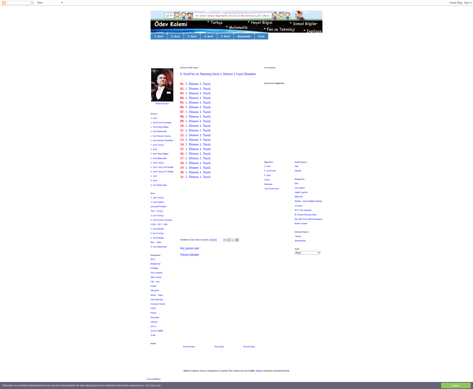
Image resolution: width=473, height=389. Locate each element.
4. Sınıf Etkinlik (157, 229)
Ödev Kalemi (196, 240)
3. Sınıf (192, 36)
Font (261, 36)
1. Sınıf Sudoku (157, 202)
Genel (267, 180)
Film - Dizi (155, 281)
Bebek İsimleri (301, 223)
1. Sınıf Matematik (159, 131)
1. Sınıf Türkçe (157, 145)
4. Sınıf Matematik (159, 185)
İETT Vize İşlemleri (303, 210)
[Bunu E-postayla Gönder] (225, 240)
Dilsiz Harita (156, 277)
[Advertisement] (236, 53)
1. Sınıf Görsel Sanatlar (161, 122)
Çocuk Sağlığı (157, 331)
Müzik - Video (157, 295)
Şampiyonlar (300, 241)
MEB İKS (299, 197)
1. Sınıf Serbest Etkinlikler (162, 140)
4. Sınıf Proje (270, 171)
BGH (153, 259)
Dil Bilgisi (154, 268)
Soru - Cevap (157, 211)
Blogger (259, 371)
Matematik (244, 36)
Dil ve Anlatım (157, 273)
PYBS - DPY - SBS (159, 224)
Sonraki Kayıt (189, 346)
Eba (296, 183)
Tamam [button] (455, 385)
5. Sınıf (225, 36)
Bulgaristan (156, 264)
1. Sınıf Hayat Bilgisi (159, 127)
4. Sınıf (208, 36)
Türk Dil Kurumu (271, 188)
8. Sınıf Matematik (159, 247)
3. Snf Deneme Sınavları (161, 220)
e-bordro (298, 206)
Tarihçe (298, 236)
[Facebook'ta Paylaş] (237, 240)
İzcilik (153, 335)
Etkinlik (298, 171)
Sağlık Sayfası (301, 192)
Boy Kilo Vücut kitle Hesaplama (308, 219)
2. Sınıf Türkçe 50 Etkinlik (162, 167)
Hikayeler (155, 290)
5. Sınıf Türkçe (157, 233)
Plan (297, 166)
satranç (154, 322)
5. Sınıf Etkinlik (157, 238)
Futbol (153, 286)
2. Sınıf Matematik (159, 158)
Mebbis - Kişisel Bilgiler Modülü (308, 201)
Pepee (153, 313)
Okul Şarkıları (157, 299)
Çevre (153, 326)
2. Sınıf (175, 36)
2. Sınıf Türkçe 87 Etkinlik (162, 172)
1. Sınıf (158, 36)
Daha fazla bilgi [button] (153, 385)
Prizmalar (155, 317)
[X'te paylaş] (233, 240)
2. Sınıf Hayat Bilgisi (159, 154)
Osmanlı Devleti (158, 304)
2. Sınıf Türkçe (157, 163)
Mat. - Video (156, 242)
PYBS (153, 308)
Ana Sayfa (219, 346)
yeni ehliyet (300, 188)
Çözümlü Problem (158, 206)
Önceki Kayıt (249, 346)
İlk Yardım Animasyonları (306, 215)
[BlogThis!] (229, 240)
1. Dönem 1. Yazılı (198, 84)
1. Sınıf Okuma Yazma (161, 136)
